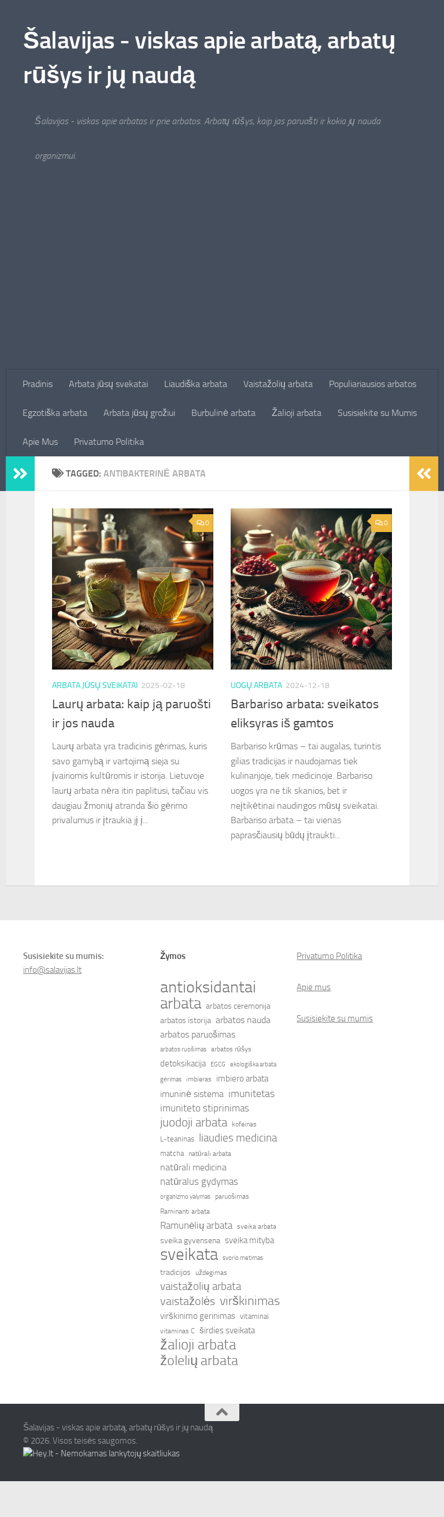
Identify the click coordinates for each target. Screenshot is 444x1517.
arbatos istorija (185, 1020)
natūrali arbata (209, 1154)
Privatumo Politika (109, 441)
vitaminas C (177, 1331)
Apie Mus (40, 441)
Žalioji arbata (296, 412)
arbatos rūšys (231, 1049)
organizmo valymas (185, 1196)
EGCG (217, 1064)
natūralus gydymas (199, 1181)
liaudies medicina (238, 1138)
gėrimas (171, 1079)
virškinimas (250, 1301)
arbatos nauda (243, 1019)
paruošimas (232, 1196)
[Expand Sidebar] (20, 473)
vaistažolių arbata (200, 1286)
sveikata (189, 1255)
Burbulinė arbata (223, 412)
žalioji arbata (198, 1345)
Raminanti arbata (185, 1211)
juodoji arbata (193, 1122)
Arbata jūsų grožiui (139, 412)
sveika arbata (256, 1226)
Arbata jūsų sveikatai (95, 685)
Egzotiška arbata (55, 412)
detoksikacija (183, 1063)
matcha (172, 1153)
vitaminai (254, 1316)
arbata (180, 1003)
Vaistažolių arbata (278, 383)
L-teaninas (177, 1139)
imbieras (199, 1079)
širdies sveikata (227, 1330)
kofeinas (244, 1124)
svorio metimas (243, 1258)
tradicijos (175, 1272)
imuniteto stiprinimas (204, 1108)
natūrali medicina (193, 1167)
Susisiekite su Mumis (377, 412)
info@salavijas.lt (52, 970)
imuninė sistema (192, 1094)
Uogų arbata (256, 685)
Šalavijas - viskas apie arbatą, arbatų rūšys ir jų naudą (209, 58)
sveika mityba (249, 1240)
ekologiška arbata (253, 1064)
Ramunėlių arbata (196, 1225)
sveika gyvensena (190, 1240)
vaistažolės (187, 1301)
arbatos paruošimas (197, 1034)
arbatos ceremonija (238, 1006)
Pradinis (38, 383)
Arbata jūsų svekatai (108, 383)
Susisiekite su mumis (335, 1018)
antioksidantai (208, 987)
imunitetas (251, 1093)
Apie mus (314, 987)
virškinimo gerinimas (197, 1316)
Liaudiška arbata (195, 383)
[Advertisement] (222, 283)
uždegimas (211, 1273)
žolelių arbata (199, 1360)
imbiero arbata (242, 1078)
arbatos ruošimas (183, 1049)
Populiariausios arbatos (372, 383)
